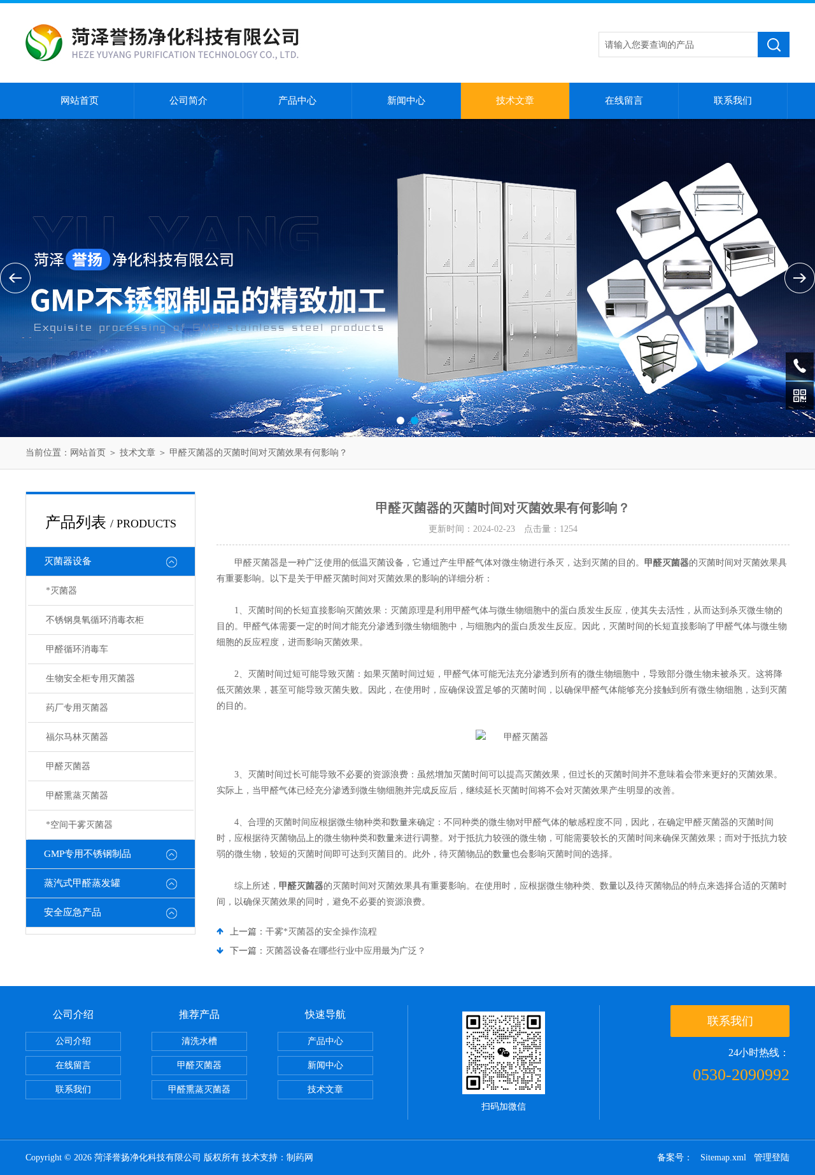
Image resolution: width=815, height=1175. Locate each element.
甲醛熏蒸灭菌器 (77, 795)
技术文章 (515, 100)
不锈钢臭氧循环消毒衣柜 (95, 620)
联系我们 (733, 100)
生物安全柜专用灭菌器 (90, 678)
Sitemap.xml (723, 1157)
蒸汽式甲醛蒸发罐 (82, 883)
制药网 (300, 1157)
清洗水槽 (199, 1041)
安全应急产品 (72, 912)
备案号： (675, 1157)
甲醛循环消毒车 (77, 649)
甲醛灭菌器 (68, 766)
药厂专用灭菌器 (77, 708)
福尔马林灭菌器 (77, 737)
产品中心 (297, 100)
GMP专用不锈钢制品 (87, 854)
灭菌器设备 (68, 561)
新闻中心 (406, 100)
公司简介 (188, 100)
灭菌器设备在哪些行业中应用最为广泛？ (346, 951)
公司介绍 (73, 1041)
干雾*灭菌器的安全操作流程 (321, 931)
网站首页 (79, 100)
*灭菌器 (61, 590)
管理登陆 (772, 1157)
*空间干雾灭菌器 (79, 825)
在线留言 (624, 100)
